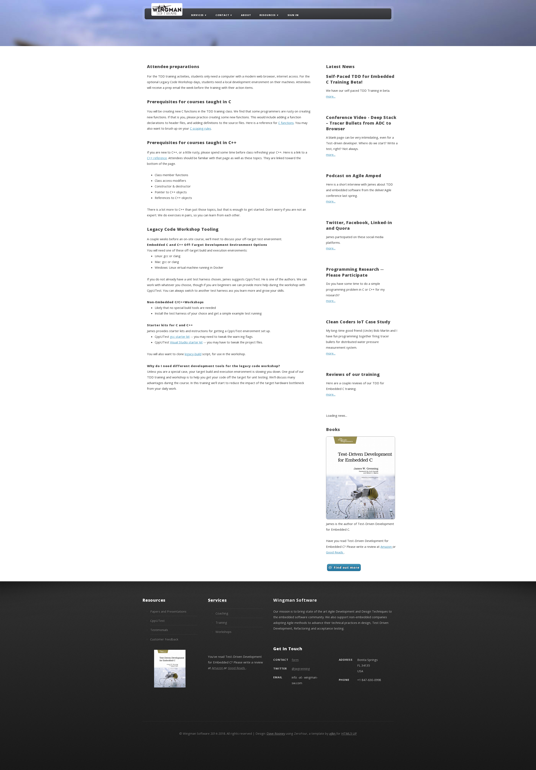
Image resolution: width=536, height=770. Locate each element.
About (246, 14)
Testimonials (159, 630)
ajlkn (332, 733)
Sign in (293, 14)
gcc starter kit (180, 336)
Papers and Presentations (168, 611)
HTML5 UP (349, 733)
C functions (286, 123)
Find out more (346, 567)
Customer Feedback (164, 639)
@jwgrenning (301, 668)
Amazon (386, 546)
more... (330, 96)
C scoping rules (200, 128)
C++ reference (157, 158)
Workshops (223, 631)
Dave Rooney (276, 733)
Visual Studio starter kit (186, 342)
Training (221, 622)
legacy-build (193, 354)
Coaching (221, 613)
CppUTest (157, 620)
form (295, 660)
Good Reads (335, 552)
